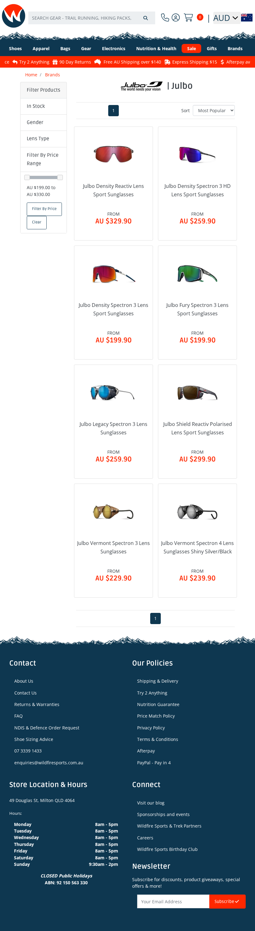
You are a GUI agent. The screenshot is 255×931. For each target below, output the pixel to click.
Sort (185, 110)
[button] (44, 106)
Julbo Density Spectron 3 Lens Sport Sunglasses (113, 309)
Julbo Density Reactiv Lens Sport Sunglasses (113, 190)
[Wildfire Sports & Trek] (13, 15)
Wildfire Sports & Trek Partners (169, 826)
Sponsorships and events (163, 814)
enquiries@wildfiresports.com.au (48, 763)
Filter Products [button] (43, 90)
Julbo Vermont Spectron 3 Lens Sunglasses (113, 547)
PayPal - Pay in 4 (154, 763)
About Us (23, 681)
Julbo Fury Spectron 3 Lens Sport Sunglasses (197, 309)
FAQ (18, 716)
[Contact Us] (165, 18)
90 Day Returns (65, 62)
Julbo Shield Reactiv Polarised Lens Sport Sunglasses (197, 428)
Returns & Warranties (36, 704)
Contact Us (25, 693)
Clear (36, 222)
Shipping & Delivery (157, 681)
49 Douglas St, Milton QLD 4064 (42, 800)
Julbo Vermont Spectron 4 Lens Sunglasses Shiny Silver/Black (197, 547)
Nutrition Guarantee (158, 704)
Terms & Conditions (157, 739)
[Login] (175, 18)
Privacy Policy (151, 728)
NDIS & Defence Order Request (46, 728)
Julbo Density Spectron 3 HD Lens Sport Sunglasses (198, 190)
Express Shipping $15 (184, 62)
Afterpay (146, 751)
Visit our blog (151, 803)
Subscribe (225, 901)
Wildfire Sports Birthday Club (167, 849)
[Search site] (145, 18)
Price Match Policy (156, 716)
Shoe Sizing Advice (33, 739)
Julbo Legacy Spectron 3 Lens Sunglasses (113, 428)
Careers (145, 838)
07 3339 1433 (28, 751)
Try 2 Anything (24, 62)
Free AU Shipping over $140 (122, 62)
